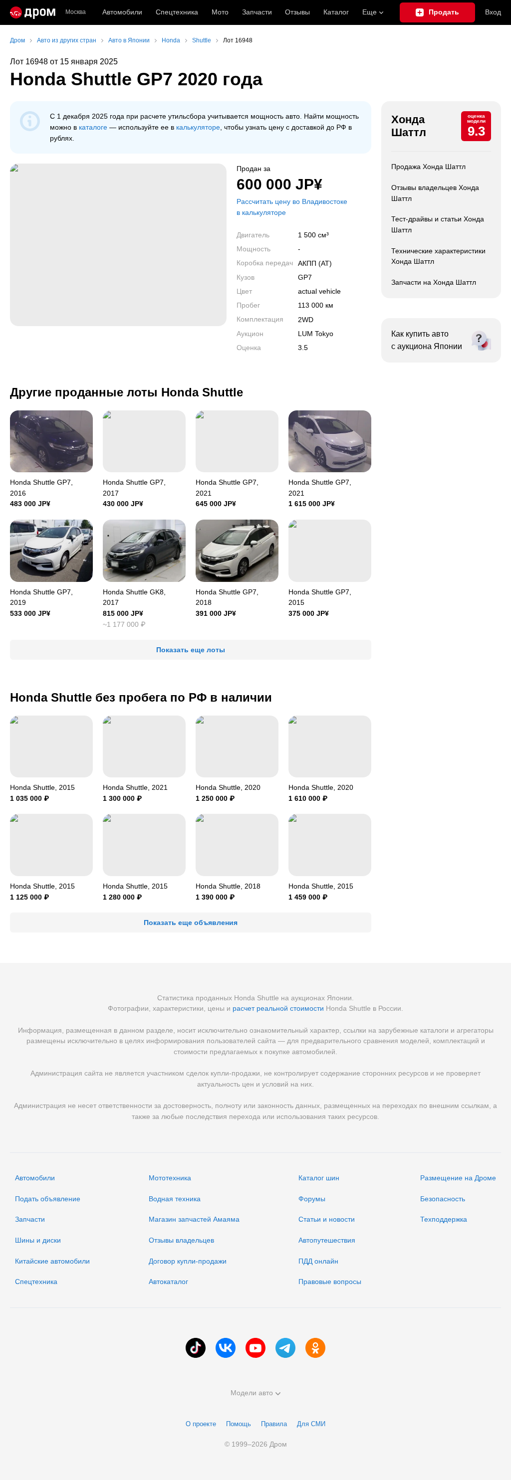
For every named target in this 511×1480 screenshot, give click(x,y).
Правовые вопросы (329, 1282)
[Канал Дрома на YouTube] (255, 1348)
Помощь (238, 1424)
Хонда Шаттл (408, 126)
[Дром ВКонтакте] (226, 1348)
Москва (75, 12)
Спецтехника (36, 1282)
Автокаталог (168, 1282)
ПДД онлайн (318, 1261)
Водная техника (175, 1199)
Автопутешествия (326, 1240)
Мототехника (170, 1178)
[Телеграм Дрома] (285, 1348)
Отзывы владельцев (181, 1240)
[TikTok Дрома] (196, 1348)
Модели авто (252, 1393)
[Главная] (32, 12)
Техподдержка (443, 1219)
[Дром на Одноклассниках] (315, 1348)
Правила (274, 1424)
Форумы (311, 1199)
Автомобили (122, 12)
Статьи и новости (326, 1219)
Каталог (336, 12)
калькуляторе (198, 127)
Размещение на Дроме (458, 1178)
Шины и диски (38, 1240)
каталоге (93, 127)
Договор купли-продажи (188, 1261)
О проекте (201, 1424)
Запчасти (257, 12)
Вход (493, 12)
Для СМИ (311, 1424)
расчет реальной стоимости (278, 1008)
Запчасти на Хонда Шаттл (433, 282)
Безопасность (442, 1199)
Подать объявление (47, 1199)
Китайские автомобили (52, 1261)
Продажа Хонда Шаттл (428, 167)
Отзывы (297, 12)
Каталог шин (318, 1178)
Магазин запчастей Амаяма (194, 1219)
